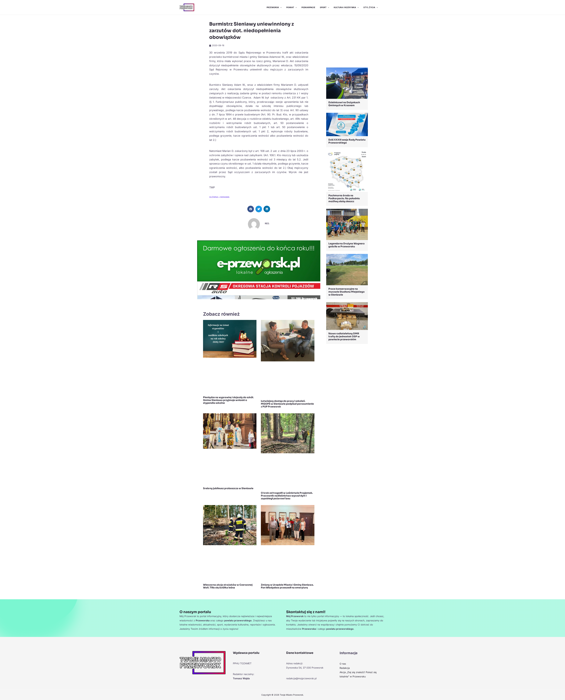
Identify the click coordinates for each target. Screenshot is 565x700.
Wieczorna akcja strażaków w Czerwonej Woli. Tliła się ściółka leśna (227, 586)
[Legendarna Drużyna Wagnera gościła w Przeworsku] (347, 224)
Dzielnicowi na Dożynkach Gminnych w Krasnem (344, 104)
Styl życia (369, 7)
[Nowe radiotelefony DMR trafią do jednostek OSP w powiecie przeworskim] (347, 315)
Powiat (290, 7)
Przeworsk (273, 7)
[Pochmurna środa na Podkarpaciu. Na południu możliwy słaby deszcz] (347, 170)
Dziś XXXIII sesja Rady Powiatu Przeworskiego (346, 141)
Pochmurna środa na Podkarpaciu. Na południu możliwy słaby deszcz (344, 198)
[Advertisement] (347, 42)
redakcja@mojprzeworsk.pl (301, 678)
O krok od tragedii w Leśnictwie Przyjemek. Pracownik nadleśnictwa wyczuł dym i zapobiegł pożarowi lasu (287, 495)
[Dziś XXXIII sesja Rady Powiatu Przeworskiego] (347, 124)
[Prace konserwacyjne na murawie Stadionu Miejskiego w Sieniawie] (347, 269)
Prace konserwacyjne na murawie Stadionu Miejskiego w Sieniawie (346, 291)
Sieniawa (224, 197)
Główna (213, 197)
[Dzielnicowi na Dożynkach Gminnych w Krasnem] (347, 82)
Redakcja (345, 667)
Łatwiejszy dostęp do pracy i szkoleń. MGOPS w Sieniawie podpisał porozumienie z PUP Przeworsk (287, 403)
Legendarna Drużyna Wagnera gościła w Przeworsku (346, 245)
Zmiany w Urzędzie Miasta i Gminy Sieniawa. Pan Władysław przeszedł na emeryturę (287, 586)
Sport (323, 7)
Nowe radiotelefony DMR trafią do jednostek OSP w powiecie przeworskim (344, 336)
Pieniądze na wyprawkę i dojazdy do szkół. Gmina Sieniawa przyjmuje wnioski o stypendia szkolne (228, 400)
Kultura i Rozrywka (345, 7)
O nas (343, 663)
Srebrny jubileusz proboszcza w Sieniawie (228, 488)
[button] (280, 7)
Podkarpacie (308, 7)
